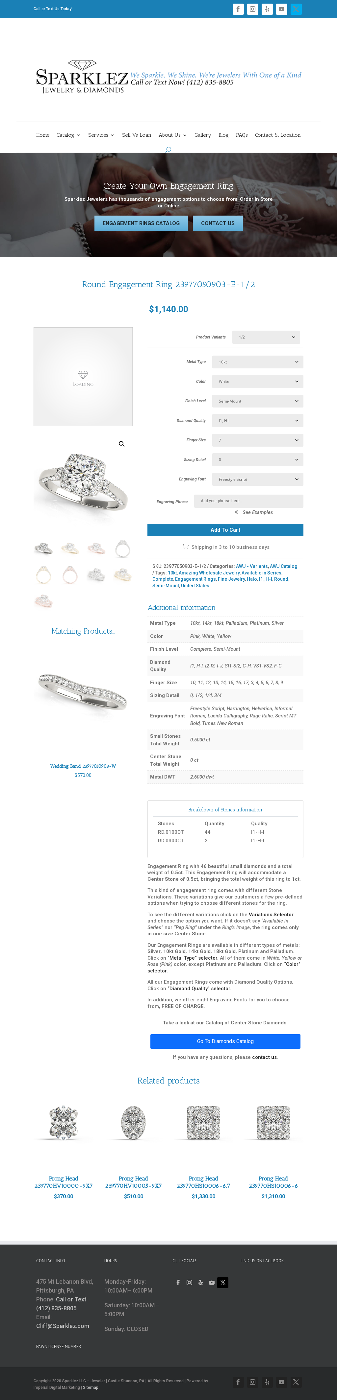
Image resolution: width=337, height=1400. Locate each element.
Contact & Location (278, 135)
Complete (162, 579)
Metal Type (196, 362)
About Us (170, 135)
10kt (172, 572)
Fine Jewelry (231, 579)
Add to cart (225, 530)
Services (98, 135)
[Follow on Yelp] (267, 9)
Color (201, 381)
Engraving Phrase (172, 502)
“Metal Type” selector (192, 958)
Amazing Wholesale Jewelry (209, 572)
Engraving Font (192, 479)
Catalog (65, 135)
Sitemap (90, 1387)
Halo (252, 579)
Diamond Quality (191, 420)
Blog (224, 135)
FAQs (242, 135)
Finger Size (196, 440)
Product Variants (211, 337)
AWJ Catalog (284, 566)
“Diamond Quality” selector (199, 989)
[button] (122, 444)
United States (195, 585)
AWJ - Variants (252, 566)
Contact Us (218, 223)
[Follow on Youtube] (281, 9)
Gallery (202, 135)
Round (281, 579)
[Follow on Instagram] (252, 9)
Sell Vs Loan (136, 135)
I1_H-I (265, 579)
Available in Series (261, 572)
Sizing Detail (195, 459)
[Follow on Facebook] (238, 9)
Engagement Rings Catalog (141, 223)
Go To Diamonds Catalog (225, 1041)
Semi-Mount (165, 585)
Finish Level (195, 401)
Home (42, 135)
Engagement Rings (195, 579)
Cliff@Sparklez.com (62, 1325)
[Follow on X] (296, 9)
